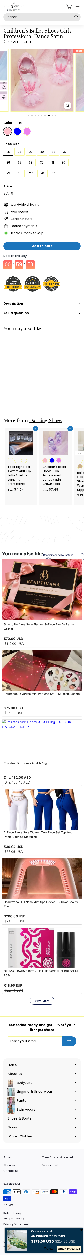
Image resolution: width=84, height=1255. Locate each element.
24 (20, 152)
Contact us (11, 1171)
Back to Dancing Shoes (44, 529)
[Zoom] (67, 105)
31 (52, 162)
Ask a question (16, 313)
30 (63, 162)
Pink (7, 131)
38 (53, 152)
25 (8, 152)
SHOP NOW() (69, 1248)
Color (12, 123)
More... (49, 1248)
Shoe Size (11, 144)
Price (7, 186)
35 (19, 162)
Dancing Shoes (45, 420)
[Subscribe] (69, 1041)
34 (54, 173)
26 (42, 173)
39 (42, 152)
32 (42, 162)
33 (30, 162)
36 (8, 162)
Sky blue (17, 131)
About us (9, 1165)
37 (65, 152)
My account (50, 1165)
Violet (27, 131)
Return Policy (12, 1213)
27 (31, 173)
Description (13, 303)
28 (20, 173)
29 (8, 173)
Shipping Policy (13, 1218)
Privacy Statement (16, 1224)
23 (31, 152)
